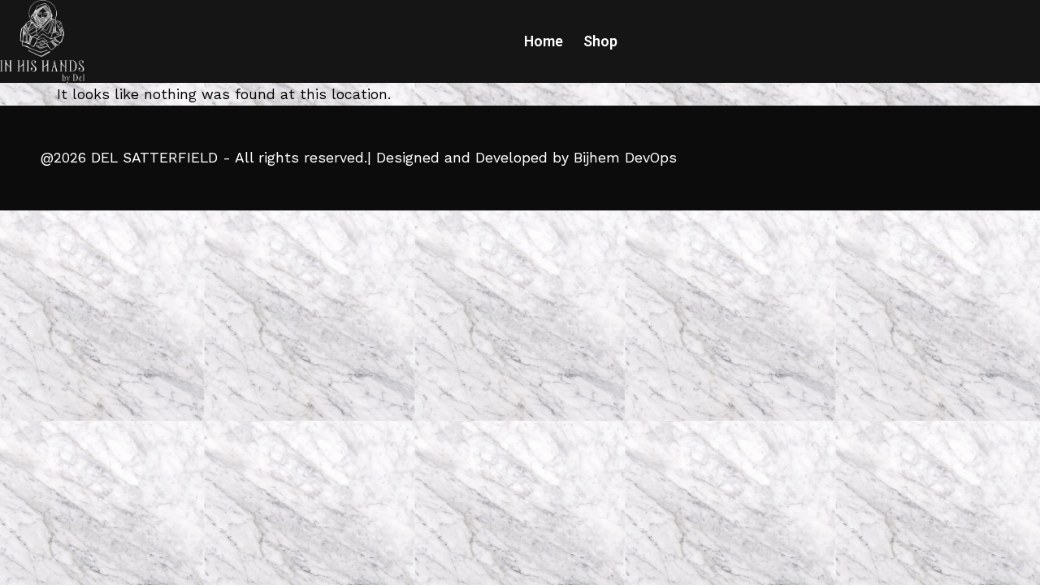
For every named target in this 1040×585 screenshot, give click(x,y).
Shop (600, 41)
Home (543, 41)
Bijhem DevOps (625, 158)
